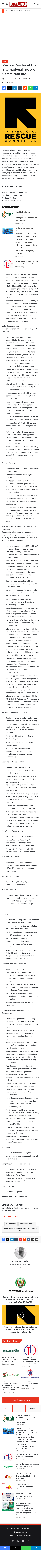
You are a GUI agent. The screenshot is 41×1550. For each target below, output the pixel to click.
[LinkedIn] (12, 1239)
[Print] (36, 1239)
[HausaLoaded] (18, 4)
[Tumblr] (16, 1239)
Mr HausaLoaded (10, 79)
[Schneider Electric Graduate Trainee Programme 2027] (8, 1467)
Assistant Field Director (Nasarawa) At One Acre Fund (10, 1359)
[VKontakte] (28, 1239)
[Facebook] (3, 1239)
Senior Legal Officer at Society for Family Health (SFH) (29, 1384)
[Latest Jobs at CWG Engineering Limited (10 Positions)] (8, 1477)
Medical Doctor (27, 1224)
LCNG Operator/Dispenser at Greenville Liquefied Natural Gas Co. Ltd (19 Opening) (10, 1386)
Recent (6, 1408)
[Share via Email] (32, 1239)
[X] (7, 1239)
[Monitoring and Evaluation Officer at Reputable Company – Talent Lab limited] (30, 1350)
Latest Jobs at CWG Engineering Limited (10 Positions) (25, 1476)
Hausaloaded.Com (20, 1532)
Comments (33, 1408)
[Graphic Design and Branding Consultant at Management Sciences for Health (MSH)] (8, 215)
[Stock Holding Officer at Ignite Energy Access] (8, 1487)
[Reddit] (24, 1239)
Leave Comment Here (20, 1400)
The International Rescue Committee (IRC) (21, 1229)
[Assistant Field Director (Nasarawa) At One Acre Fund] (11, 1350)
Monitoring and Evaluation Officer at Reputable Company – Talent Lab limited (30, 1360)
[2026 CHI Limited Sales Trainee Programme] (8, 1497)
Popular (19, 1408)
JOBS (5, 61)
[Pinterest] (20, 1239)
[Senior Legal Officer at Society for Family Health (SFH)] (30, 1374)
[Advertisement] (20, 35)
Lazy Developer (25, 1535)
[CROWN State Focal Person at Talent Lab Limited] (8, 264)
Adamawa (11, 1224)
